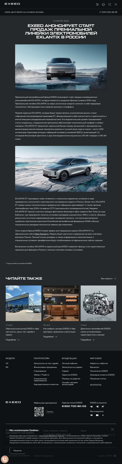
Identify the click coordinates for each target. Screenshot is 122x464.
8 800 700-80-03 (74, 406)
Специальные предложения (40, 380)
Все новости (106, 278)
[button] (112, 429)
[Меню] (115, 4)
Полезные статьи (98, 379)
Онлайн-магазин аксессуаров (70, 383)
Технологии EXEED (99, 371)
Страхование (40, 371)
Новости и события (99, 363)
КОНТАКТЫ (95, 385)
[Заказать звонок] (109, 4)
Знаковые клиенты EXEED (102, 375)
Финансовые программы (45, 367)
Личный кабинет (70, 363)
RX (7, 367)
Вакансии (94, 367)
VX (7, 363)
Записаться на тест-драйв (46, 363)
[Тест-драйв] (103, 4)
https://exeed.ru (42, 234)
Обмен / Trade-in (41, 375)
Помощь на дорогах (71, 379)
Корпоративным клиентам (46, 384)
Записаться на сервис (72, 367)
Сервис (65, 371)
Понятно (17, 450)
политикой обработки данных (51, 436)
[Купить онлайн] (97, 4)
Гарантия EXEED (69, 375)
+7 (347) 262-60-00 (108, 12)
